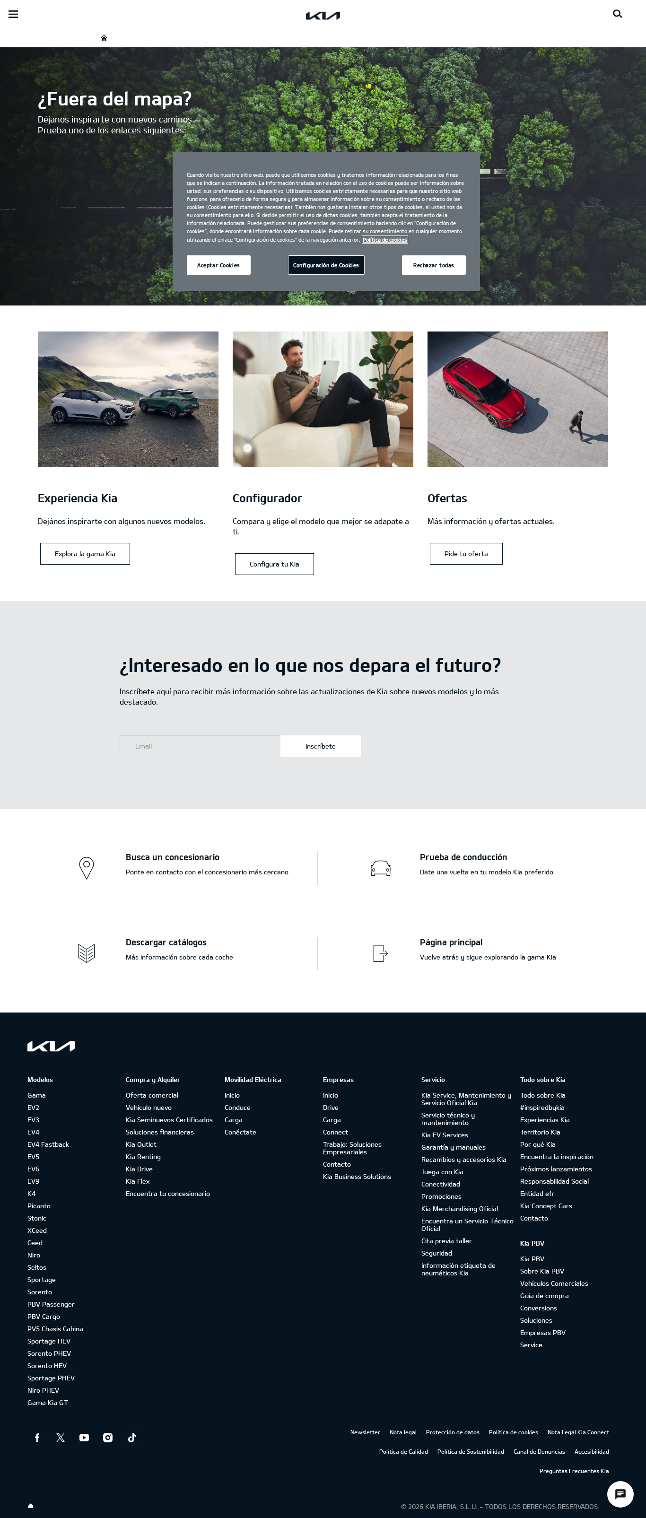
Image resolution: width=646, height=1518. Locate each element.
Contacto (337, 1164)
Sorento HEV (47, 1365)
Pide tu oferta (466, 554)
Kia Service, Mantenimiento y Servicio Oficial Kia (466, 1099)
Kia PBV (532, 1259)
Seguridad (436, 1253)
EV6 (33, 1169)
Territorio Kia (540, 1132)
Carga (234, 1120)
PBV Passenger (51, 1304)
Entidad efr (537, 1193)
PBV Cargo (43, 1316)
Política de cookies (513, 1432)
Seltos (36, 1267)
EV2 (33, 1107)
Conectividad (440, 1184)
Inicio (232, 1095)
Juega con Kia (442, 1172)
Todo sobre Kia (543, 1095)
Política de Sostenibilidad (470, 1451)
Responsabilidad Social (554, 1181)
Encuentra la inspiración (557, 1156)
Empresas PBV (543, 1332)
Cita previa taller (446, 1241)
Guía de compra (544, 1295)
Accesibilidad (592, 1451)
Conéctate (240, 1132)
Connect (335, 1132)
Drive (331, 1107)
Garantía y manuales (453, 1147)
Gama (36, 1095)
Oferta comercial (152, 1095)
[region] (326, 221)
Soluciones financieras (160, 1132)
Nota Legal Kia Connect (578, 1432)
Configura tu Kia (274, 564)
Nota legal (403, 1432)
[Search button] (617, 14)
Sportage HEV (48, 1341)
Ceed (35, 1243)
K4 (31, 1193)
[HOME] (104, 38)
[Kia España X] (60, 1437)
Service (531, 1345)
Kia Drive (139, 1169)
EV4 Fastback (48, 1144)
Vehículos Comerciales (554, 1283)
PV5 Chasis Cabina (55, 1329)
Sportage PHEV (51, 1378)
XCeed (37, 1230)
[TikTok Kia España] (131, 1437)
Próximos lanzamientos (556, 1169)
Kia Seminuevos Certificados (169, 1120)
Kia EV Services (444, 1135)
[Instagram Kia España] (107, 1437)
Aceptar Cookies (218, 265)
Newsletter (365, 1432)
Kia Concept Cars (546, 1206)
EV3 (33, 1120)
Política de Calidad (403, 1451)
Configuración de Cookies (326, 265)
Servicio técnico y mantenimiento (448, 1118)
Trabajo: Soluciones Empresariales (352, 1148)
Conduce (238, 1107)
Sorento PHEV (49, 1353)
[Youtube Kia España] (84, 1437)
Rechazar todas (433, 265)
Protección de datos (453, 1432)
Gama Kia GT (47, 1402)
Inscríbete (321, 746)
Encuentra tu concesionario (168, 1193)
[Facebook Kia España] (36, 1437)
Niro (33, 1255)
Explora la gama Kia (85, 554)
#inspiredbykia (542, 1107)
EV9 (33, 1181)
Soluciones (536, 1320)
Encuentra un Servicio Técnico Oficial (467, 1224)
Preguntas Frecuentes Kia (574, 1470)
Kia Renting (143, 1156)
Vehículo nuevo (149, 1107)
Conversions (538, 1308)
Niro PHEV (43, 1390)
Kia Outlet (141, 1144)
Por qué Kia (538, 1144)
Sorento (39, 1292)
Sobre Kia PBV (542, 1271)
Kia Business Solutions (357, 1176)
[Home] (30, 1506)
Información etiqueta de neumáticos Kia (458, 1269)
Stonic (36, 1218)
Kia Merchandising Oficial (459, 1208)
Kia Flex (137, 1181)
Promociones (441, 1196)
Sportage (41, 1279)
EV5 (33, 1156)
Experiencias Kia (545, 1120)
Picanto (39, 1206)
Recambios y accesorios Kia (463, 1159)
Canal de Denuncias (539, 1451)
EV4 (33, 1132)
